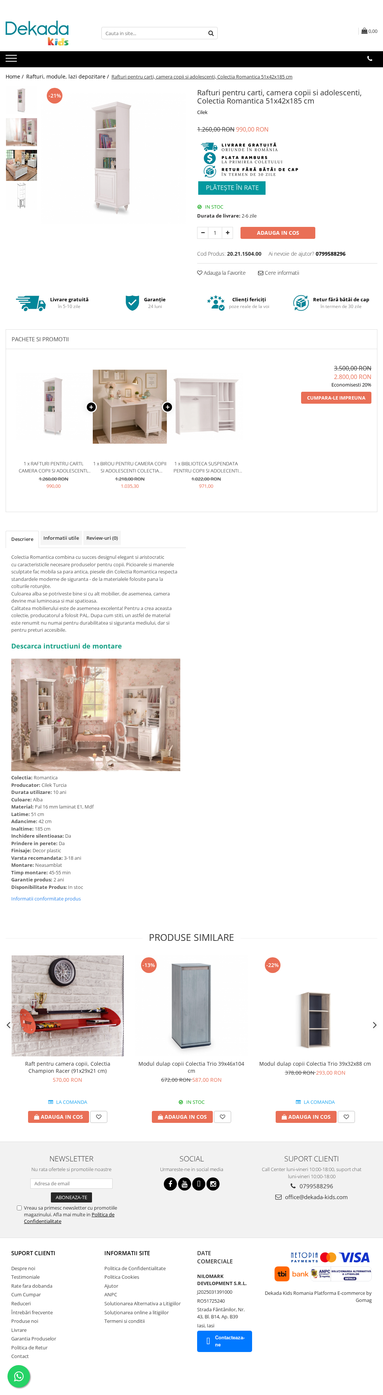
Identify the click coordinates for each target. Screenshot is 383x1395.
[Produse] (12, 60)
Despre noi (23, 1268)
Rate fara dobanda (31, 1285)
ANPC (110, 1294)
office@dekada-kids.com (316, 1197)
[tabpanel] (113, 158)
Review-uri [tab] (102, 538)
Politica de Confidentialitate (135, 1268)
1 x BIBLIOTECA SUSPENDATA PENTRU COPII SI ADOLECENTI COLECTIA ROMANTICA (206, 467)
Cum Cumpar (26, 1294)
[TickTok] (198, 1184)
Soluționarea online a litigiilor (136, 1312)
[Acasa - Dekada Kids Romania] (43, 33)
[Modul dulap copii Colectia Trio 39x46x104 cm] (191, 1005)
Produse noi (24, 1321)
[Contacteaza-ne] (369, 58)
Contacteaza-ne (230, 1341)
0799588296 (315, 1186)
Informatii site (127, 1253)
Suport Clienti (33, 1253)
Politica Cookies (121, 1277)
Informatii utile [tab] (61, 538)
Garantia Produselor (33, 1338)
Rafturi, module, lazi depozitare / (68, 76)
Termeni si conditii (124, 1321)
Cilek (202, 112)
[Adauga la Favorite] (98, 1117)
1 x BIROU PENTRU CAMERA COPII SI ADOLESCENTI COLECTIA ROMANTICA (129, 467)
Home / (15, 76)
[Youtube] (184, 1184)
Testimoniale (25, 1277)
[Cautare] (211, 33)
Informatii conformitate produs (46, 898)
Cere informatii (281, 272)
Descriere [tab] (22, 539)
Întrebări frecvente (32, 1312)
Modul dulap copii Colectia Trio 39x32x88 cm (315, 1063)
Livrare (19, 1330)
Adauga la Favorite (224, 272)
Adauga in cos (278, 232)
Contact (20, 1356)
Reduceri (21, 1303)
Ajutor (111, 1285)
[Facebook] (170, 1184)
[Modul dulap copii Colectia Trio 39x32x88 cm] (315, 1005)
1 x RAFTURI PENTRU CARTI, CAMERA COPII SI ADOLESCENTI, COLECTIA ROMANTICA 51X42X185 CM (53, 467)
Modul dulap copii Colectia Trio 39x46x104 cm (191, 1067)
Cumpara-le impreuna (336, 397)
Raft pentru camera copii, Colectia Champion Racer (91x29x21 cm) (67, 1067)
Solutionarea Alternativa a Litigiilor (142, 1303)
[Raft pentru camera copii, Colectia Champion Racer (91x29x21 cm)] (68, 1005)
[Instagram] (213, 1184)
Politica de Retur (29, 1347)
